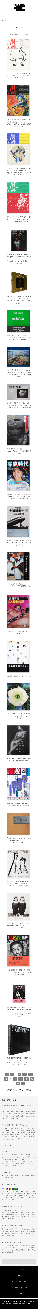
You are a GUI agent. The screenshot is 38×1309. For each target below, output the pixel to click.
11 (30, 1074)
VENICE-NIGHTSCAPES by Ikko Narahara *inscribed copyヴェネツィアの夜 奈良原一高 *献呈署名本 (19, 300)
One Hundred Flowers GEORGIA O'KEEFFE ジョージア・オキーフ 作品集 (19, 716)
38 (18, 1084)
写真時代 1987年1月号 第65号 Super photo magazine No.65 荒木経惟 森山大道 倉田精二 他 (19, 496)
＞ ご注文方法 (19, 1270)
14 (15, 1079)
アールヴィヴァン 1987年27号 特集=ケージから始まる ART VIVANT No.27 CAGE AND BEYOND (19, 219)
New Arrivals (14, 34)
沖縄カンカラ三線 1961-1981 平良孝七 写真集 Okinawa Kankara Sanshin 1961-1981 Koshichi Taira (19, 338)
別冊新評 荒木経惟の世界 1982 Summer (19, 632)
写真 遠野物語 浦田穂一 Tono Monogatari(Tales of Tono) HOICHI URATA (19, 451)
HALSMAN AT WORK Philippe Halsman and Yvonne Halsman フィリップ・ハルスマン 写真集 (19, 884)
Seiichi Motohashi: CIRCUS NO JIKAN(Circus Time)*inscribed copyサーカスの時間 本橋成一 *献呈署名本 (19, 1012)
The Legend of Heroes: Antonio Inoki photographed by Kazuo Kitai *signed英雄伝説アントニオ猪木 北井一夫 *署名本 (19, 259)
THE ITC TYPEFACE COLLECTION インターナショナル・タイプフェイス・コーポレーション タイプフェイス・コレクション (19, 1061)
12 (6, 1079)
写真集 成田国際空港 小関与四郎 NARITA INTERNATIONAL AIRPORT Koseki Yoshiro (19, 543)
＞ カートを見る (19, 1293)
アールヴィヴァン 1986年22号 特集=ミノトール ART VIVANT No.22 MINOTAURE (19, 75)
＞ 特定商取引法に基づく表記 (19, 1287)
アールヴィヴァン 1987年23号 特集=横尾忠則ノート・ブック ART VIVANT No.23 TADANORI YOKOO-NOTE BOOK (19, 123)
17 (32, 1079)
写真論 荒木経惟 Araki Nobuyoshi (19, 676)
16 (26, 1079)
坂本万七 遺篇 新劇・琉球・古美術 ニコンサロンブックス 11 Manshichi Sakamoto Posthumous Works (19, 405)
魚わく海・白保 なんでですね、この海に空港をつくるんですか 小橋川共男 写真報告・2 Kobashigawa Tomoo (19, 373)
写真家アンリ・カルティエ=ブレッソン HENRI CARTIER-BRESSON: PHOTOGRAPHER (19, 840)
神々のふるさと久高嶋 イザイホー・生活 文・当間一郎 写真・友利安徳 (19, 586)
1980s (4, 20)
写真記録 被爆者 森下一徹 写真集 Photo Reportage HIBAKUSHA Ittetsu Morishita (19, 972)
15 (20, 1079)
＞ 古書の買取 (19, 1275)
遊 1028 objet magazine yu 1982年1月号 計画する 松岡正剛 (19, 804)
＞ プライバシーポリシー (19, 1281)
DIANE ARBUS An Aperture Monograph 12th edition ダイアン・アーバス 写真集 (19, 925)
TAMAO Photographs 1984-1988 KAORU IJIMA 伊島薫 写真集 (19, 759)
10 (25, 1074)
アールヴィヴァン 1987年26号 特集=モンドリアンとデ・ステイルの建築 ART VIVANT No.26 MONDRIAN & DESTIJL (19, 172)
